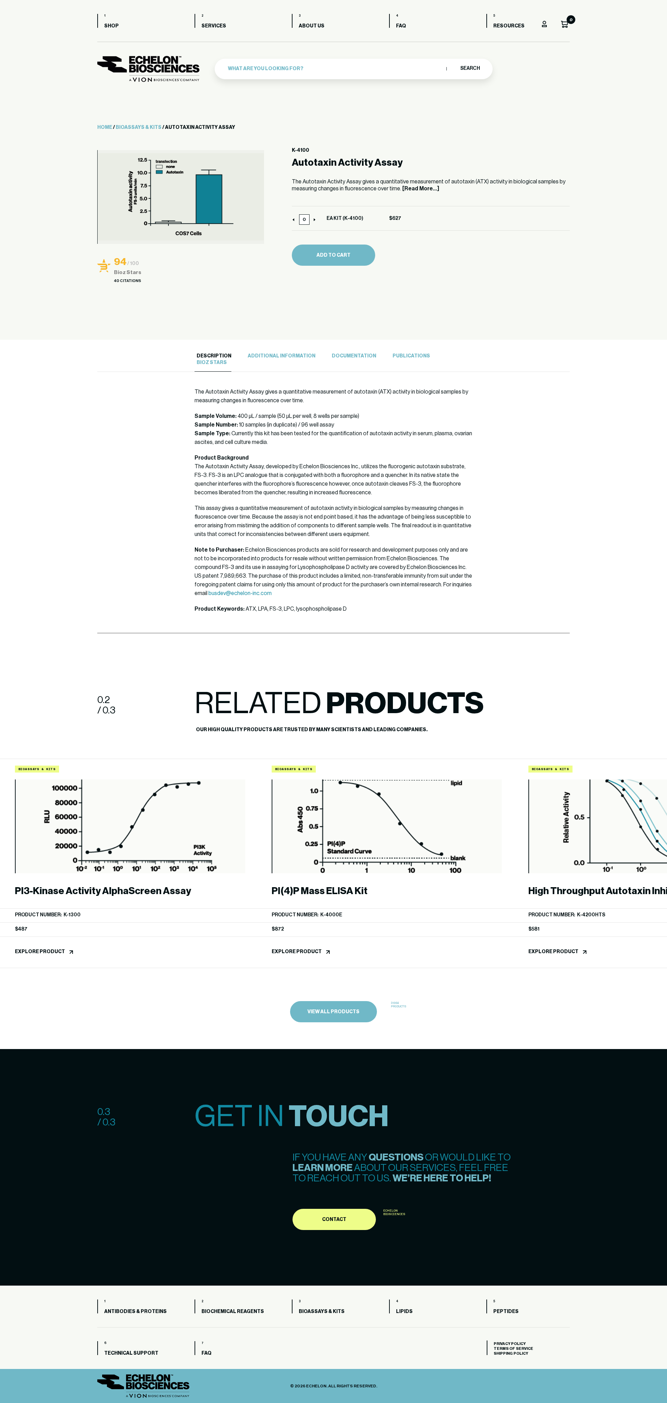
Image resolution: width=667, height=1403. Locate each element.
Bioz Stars (212, 362)
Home (104, 127)
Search (469, 68)
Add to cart (333, 255)
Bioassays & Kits (139, 127)
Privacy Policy (510, 1344)
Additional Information (281, 356)
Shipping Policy (511, 1353)
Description (214, 356)
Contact (334, 1219)
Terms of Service (513, 1349)
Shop (111, 26)
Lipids (404, 1311)
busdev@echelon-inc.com (240, 593)
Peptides (506, 1311)
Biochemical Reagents (232, 1311)
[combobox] (335, 68)
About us (311, 26)
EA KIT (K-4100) (345, 218)
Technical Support (131, 1353)
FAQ (401, 26)
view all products (333, 1011)
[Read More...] (420, 188)
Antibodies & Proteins (135, 1311)
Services (213, 26)
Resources (509, 26)
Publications (411, 356)
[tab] (213, 356)
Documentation (354, 356)
